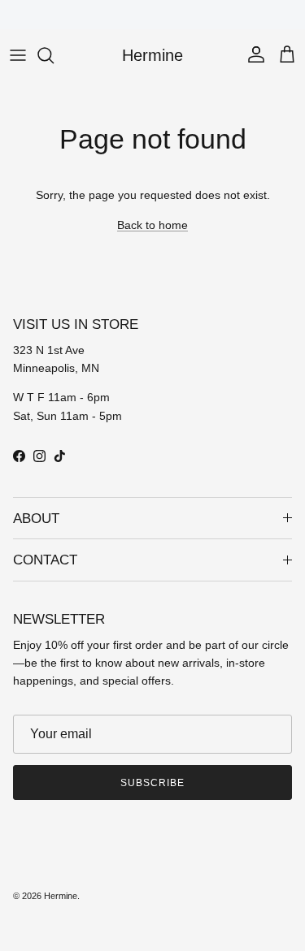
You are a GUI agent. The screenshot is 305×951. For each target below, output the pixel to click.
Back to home (152, 224)
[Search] (54, 55)
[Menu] (18, 55)
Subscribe (152, 783)
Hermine (60, 896)
